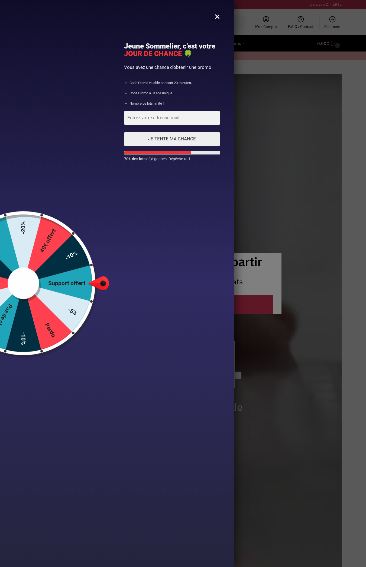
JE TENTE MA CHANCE (172, 138)
